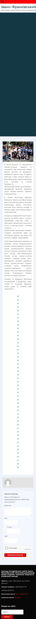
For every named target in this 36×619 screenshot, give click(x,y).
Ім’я (6, 518)
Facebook (17, 597)
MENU (7, 2)
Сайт (6, 536)
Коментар (7, 505)
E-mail (9, 527)
